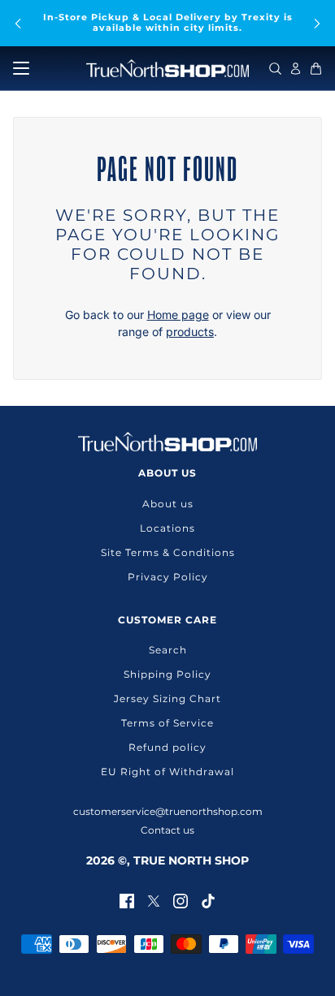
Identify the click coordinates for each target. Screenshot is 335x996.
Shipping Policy (167, 674)
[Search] (275, 69)
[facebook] (127, 900)
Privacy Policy (168, 577)
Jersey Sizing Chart (167, 698)
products (190, 331)
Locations (167, 528)
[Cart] (316, 69)
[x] (154, 900)
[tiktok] (208, 900)
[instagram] (180, 900)
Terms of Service (167, 723)
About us (168, 504)
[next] (317, 23)
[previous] (18, 23)
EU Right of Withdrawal (167, 771)
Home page (178, 314)
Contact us (167, 830)
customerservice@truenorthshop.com (168, 811)
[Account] (295, 69)
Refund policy (167, 747)
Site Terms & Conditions (168, 552)
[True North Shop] (167, 68)
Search (168, 650)
